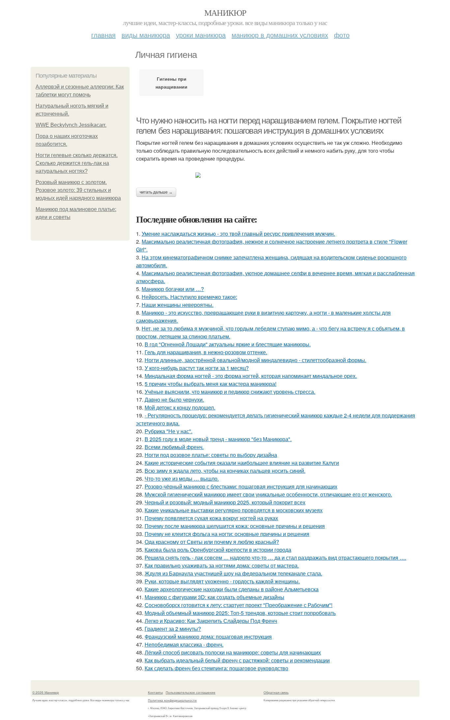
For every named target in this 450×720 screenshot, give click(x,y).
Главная (103, 35)
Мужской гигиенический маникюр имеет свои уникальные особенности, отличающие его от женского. (268, 494)
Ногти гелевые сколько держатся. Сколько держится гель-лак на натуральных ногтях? (77, 163)
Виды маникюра (146, 35)
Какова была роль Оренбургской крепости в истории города (218, 549)
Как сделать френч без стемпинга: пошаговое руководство (216, 668)
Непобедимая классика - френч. (184, 644)
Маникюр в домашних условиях (280, 35)
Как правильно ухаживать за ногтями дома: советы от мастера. (222, 565)
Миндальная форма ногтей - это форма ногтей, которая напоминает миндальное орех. (251, 376)
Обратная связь (276, 692)
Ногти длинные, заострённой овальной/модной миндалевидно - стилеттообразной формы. (255, 360)
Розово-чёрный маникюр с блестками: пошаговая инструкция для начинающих (241, 486)
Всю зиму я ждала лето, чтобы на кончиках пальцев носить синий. (225, 470)
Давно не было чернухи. (174, 399)
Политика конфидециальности (172, 700)
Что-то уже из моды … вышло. (182, 478)
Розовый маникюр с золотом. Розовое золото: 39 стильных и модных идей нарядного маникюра (78, 190)
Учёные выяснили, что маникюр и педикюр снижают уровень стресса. (230, 391)
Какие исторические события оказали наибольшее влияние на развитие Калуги (242, 463)
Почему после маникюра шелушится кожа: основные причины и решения (235, 526)
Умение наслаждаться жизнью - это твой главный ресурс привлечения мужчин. (238, 233)
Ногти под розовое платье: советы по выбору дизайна (211, 455)
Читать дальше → (156, 192)
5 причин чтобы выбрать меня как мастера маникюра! (210, 383)
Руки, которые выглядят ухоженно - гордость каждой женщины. (222, 581)
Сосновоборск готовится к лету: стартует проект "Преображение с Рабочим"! (238, 605)
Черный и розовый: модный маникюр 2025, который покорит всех (225, 502)
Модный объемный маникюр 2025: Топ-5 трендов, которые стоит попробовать (240, 613)
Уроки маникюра (201, 35)
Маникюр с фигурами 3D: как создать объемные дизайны (214, 597)
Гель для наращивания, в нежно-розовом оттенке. (206, 352)
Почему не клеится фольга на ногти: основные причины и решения (227, 534)
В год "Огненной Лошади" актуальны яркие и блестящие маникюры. (228, 344)
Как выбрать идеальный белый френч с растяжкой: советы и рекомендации (237, 660)
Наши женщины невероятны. (177, 304)
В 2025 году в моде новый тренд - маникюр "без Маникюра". (218, 439)
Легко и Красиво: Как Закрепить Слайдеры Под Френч (211, 621)
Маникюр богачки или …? (173, 289)
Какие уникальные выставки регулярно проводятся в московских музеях (234, 510)
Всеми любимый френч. (174, 447)
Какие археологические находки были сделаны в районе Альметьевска (232, 589)
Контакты (155, 692)
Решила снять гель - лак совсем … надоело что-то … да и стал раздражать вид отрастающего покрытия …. (275, 557)
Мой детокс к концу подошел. (180, 407)
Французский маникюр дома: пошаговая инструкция (208, 636)
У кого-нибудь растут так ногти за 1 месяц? (197, 368)
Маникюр (225, 12)
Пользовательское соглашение (190, 692)
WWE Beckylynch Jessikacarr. (71, 125)
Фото (342, 35)
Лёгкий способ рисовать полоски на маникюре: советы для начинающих (233, 652)
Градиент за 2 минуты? (173, 628)
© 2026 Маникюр (45, 692)
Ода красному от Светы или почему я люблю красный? (212, 542)
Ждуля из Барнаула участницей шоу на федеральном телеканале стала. (233, 573)
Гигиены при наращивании (171, 82)
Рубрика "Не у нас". (168, 431)
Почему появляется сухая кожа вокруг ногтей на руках (211, 518)
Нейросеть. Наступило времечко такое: (189, 297)
